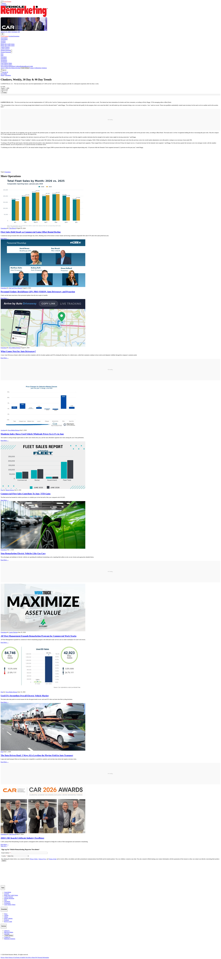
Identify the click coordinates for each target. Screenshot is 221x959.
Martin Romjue (10, 490)
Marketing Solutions (41, 68)
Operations (19, 1)
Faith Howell (12, 834)
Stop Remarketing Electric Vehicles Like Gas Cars (23, 553)
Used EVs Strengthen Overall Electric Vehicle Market (25, 696)
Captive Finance (5, 47)
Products (22, 66)
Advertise (17, 68)
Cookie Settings (25, 68)
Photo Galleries (16, 66)
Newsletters (4, 5)
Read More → (5, 238)
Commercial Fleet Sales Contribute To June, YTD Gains (26, 494)
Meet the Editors (10, 68)
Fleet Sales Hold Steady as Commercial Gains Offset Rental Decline (31, 232)
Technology (4, 60)
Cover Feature (7, 1)
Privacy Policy (5, 957)
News (2, 66)
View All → (4, 846)
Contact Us (33, 68)
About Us (3, 68)
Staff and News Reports (15, 288)
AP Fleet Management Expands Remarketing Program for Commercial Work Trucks (38, 636)
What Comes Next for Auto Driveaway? (18, 351)
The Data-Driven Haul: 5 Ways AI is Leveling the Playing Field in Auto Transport (37, 755)
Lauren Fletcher (13, 632)
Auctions (13, 1)
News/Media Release (14, 347)
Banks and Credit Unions (8, 44)
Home (2, 75)
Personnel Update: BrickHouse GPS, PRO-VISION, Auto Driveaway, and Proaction (38, 292)
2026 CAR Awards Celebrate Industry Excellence (22, 838)
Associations (4, 38)
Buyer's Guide (29, 66)
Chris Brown (12, 228)
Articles (6, 66)
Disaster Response (6, 50)
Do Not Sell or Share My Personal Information (36, 957)
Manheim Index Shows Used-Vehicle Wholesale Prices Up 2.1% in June (32, 434)
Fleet (2, 54)
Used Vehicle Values (6, 63)
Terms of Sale (19, 957)
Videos (10, 66)
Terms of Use (12, 957)
